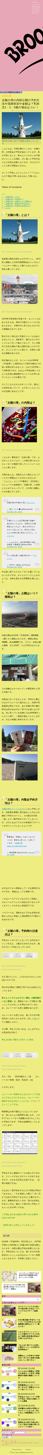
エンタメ (36, 4)
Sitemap (36, 7)
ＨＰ (38, 1019)
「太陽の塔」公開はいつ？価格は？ (18, 201)
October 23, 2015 (14, 547)
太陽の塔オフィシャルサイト (15, 809)
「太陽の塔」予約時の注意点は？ (17, 206)
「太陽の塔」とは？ (12, 197)
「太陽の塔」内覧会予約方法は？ (17, 203)
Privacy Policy (17, 1449)
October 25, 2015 (14, 512)
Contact (36, 9)
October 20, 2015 (14, 567)
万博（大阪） (6, 95)
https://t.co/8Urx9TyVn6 (17, 846)
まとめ (7, 208)
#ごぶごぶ (31, 503)
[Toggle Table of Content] (3, 195)
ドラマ (35, 2)
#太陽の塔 (19, 843)
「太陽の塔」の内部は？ (14, 199)
